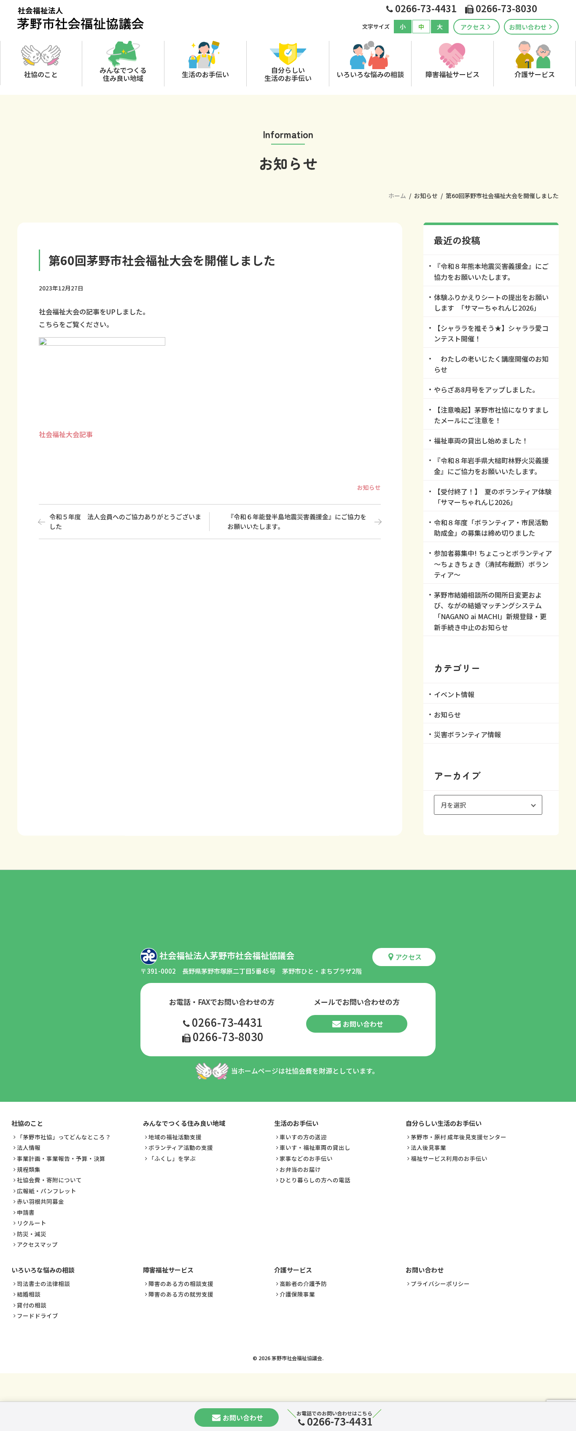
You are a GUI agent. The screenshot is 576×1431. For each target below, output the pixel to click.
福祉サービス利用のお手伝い (449, 1158)
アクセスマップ (37, 1244)
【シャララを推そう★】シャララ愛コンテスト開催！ (491, 333)
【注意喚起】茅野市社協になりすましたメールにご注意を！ (491, 415)
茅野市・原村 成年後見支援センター (458, 1137)
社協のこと (41, 74)
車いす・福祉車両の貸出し (315, 1147)
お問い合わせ (528, 26)
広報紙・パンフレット (46, 1191)
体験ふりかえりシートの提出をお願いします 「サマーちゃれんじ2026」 (491, 302)
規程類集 (28, 1169)
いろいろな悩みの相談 (370, 74)
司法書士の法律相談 (43, 1283)
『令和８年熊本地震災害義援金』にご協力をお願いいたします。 (491, 271)
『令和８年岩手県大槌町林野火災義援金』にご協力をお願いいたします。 (491, 465)
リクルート (31, 1223)
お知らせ (369, 487)
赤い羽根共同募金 (40, 1201)
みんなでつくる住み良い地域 (123, 73)
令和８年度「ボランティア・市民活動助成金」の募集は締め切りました (491, 527)
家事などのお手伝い (306, 1158)
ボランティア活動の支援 (180, 1147)
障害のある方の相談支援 (180, 1283)
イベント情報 (454, 694)
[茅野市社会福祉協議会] (80, 18)
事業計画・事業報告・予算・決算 (61, 1158)
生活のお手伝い (205, 74)
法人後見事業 (428, 1147)
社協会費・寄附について (49, 1180)
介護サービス (534, 74)
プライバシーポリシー (440, 1283)
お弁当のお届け (300, 1169)
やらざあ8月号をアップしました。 (486, 389)
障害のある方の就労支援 (180, 1294)
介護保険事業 (297, 1294)
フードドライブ (37, 1315)
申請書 (26, 1212)
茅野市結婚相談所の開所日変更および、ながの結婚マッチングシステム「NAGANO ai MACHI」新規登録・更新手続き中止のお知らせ (490, 611)
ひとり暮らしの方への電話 (315, 1180)
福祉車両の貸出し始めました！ (481, 440)
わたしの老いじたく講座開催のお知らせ (491, 364)
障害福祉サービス (452, 74)
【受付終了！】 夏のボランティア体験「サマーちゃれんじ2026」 (493, 496)
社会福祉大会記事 (66, 434)
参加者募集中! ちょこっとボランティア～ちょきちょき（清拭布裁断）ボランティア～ (493, 564)
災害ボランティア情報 (467, 734)
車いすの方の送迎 (303, 1137)
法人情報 (28, 1147)
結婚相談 (28, 1294)
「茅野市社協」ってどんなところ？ (64, 1137)
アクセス (472, 26)
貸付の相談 (31, 1305)
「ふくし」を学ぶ (172, 1158)
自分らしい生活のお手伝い (288, 73)
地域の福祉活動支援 (175, 1137)
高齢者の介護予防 (303, 1283)
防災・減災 (31, 1234)
